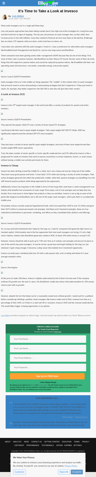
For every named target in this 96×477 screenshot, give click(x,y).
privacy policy (42, 385)
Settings (78, 445)
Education (66, 442)
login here (57, 332)
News (26, 442)
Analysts (17, 442)
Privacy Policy (71, 466)
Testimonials (48, 445)
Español (68, 445)
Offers (59, 445)
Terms (77, 442)
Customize (19, 472)
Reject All (64, 472)
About (7, 442)
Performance (32, 445)
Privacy (85, 442)
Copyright (19, 445)
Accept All (76, 472)
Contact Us (36, 442)
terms (33, 385)
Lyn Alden (5, 315)
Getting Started (52, 442)
